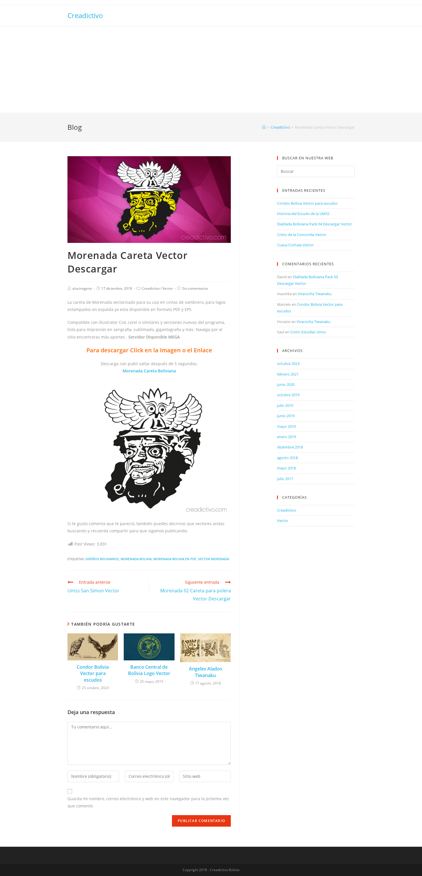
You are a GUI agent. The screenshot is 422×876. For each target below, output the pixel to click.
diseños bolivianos (102, 559)
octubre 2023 (288, 363)
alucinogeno (82, 288)
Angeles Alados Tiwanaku (205, 672)
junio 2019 (286, 415)
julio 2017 (285, 478)
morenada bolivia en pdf (174, 559)
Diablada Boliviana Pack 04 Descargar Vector (314, 224)
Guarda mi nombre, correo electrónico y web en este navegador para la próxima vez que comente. (148, 802)
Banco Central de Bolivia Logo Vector (149, 670)
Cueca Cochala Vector (295, 244)
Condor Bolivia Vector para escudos (93, 673)
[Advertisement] (211, 69)
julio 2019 (285, 405)
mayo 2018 (286, 468)
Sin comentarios (195, 288)
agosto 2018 (287, 457)
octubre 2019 (288, 394)
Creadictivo (85, 15)
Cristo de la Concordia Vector (301, 234)
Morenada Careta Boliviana (149, 371)
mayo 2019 (286, 426)
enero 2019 (286, 436)
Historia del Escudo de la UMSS (303, 213)
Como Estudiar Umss (308, 331)
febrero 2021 (288, 374)
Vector (167, 288)
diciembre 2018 (290, 447)
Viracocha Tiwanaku (315, 293)
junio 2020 (286, 384)
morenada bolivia (136, 559)
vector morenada (213, 559)
